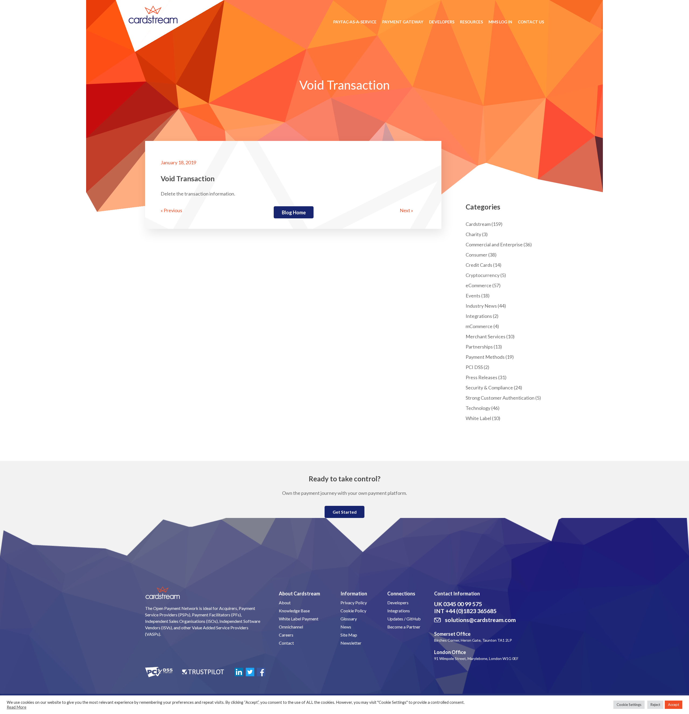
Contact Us (531, 21)
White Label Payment (298, 618)
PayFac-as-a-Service (355, 21)
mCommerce (479, 326)
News (345, 626)
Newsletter (350, 642)
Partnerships (479, 347)
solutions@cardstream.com (480, 619)
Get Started (345, 511)
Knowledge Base (294, 610)
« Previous (171, 210)
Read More (16, 707)
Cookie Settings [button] (629, 704)
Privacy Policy (353, 602)
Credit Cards (479, 265)
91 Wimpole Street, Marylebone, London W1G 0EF (476, 658)
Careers (286, 634)
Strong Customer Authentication (500, 398)
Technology (478, 408)
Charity (473, 234)
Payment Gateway (402, 21)
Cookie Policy (353, 610)
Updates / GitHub (404, 618)
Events (473, 296)
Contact (286, 642)
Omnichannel (291, 626)
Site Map (348, 634)
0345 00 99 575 (462, 604)
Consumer (476, 255)
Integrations (479, 316)
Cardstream (478, 224)
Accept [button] (673, 704)
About (285, 602)
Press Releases (481, 377)
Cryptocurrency (483, 275)
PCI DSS (474, 367)
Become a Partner (403, 626)
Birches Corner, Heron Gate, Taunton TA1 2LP (473, 640)
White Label (478, 418)
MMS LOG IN (500, 21)
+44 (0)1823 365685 (471, 611)
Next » (406, 210)
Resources (471, 21)
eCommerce (478, 285)
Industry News (481, 306)
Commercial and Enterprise (494, 244)
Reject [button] (655, 704)
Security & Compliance (489, 387)
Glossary (348, 618)
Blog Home (294, 212)
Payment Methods (485, 357)
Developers (441, 21)
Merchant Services (485, 336)
